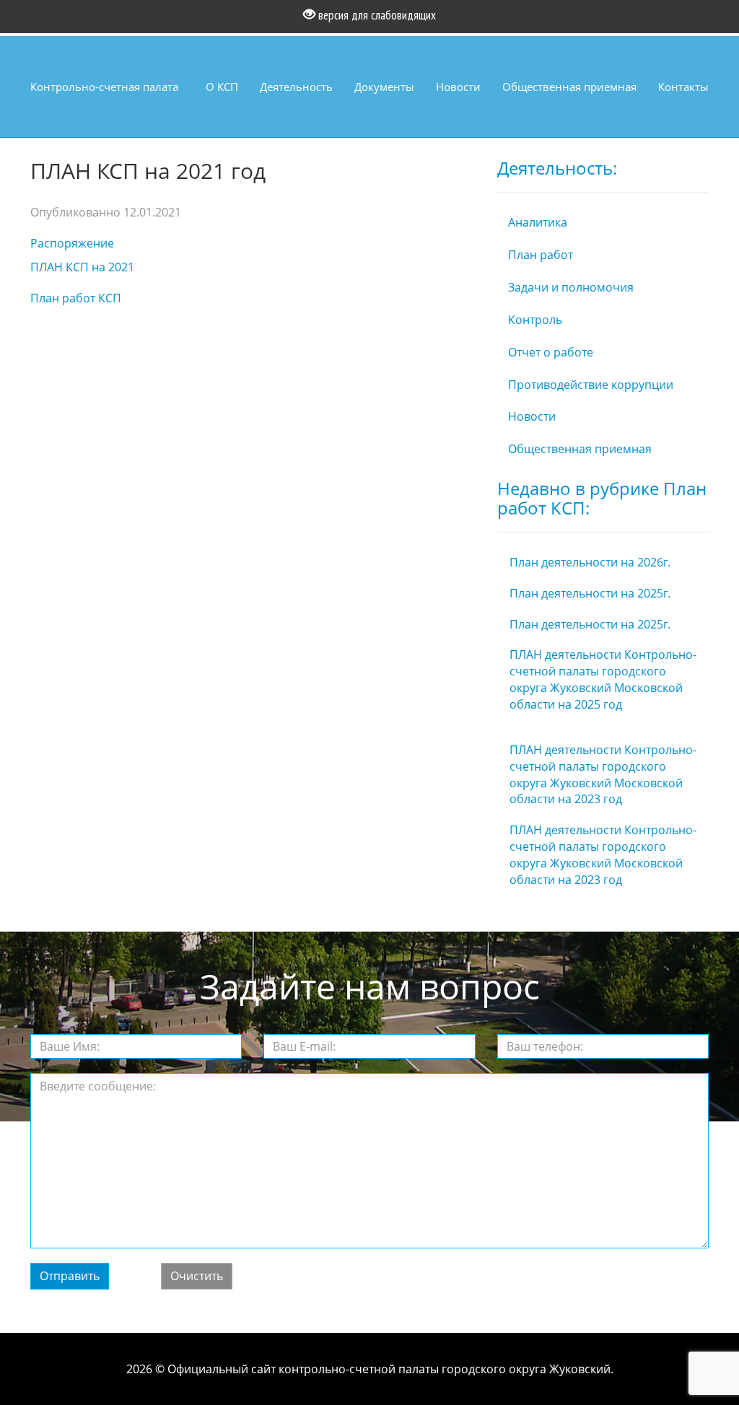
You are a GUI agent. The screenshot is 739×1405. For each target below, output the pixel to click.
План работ (540, 255)
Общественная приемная (569, 86)
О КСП (222, 86)
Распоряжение (72, 243)
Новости (458, 86)
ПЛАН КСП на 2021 (82, 267)
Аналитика (537, 222)
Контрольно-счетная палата (104, 86)
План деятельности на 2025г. (590, 593)
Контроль (535, 320)
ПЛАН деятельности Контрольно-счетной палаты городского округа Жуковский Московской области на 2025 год (603, 679)
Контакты (683, 86)
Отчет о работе (550, 352)
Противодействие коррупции (590, 385)
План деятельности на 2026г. (590, 562)
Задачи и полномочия (571, 287)
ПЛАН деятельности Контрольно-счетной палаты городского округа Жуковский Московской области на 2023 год (603, 774)
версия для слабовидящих (375, 15)
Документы (384, 86)
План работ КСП (75, 298)
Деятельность (296, 86)
